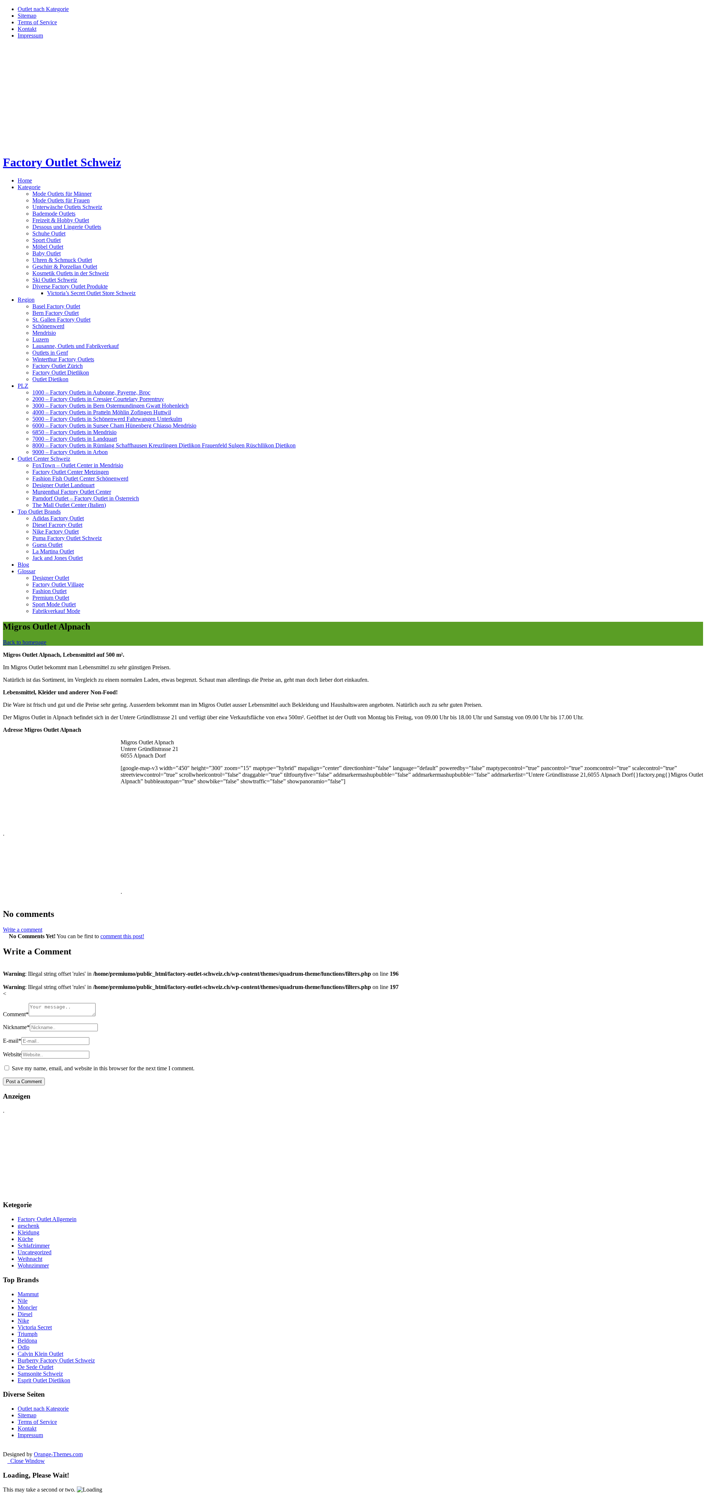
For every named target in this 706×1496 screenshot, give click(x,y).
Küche (25, 1239)
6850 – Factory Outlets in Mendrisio (74, 432)
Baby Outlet (46, 253)
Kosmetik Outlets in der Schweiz (70, 273)
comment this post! (122, 936)
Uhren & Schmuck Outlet (62, 260)
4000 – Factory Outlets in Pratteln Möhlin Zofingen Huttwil (101, 412)
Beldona (27, 1340)
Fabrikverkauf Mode (56, 611)
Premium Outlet (50, 598)
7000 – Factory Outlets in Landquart (74, 439)
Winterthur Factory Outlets (63, 359)
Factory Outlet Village (58, 584)
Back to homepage (24, 642)
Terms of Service (37, 22)
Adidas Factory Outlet (58, 518)
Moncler (27, 1307)
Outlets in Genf (50, 353)
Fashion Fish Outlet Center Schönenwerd (80, 478)
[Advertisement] (353, 96)
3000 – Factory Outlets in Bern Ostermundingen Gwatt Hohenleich (110, 406)
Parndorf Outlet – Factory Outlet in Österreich (85, 498)
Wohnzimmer (33, 1265)
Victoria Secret (35, 1327)
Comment (16, 1014)
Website (12, 1054)
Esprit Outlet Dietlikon (44, 1380)
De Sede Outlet (35, 1367)
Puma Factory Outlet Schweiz (67, 538)
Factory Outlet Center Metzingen (70, 472)
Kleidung (28, 1232)
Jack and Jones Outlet (57, 558)
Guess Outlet (47, 545)
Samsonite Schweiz (40, 1374)
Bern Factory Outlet (55, 313)
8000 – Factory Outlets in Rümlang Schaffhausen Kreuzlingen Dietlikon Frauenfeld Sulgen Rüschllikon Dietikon (164, 445)
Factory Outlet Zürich (57, 366)
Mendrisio (44, 333)
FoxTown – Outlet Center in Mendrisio (77, 465)
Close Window (26, 1461)
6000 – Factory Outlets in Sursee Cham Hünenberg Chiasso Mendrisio (114, 425)
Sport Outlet (46, 240)
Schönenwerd (48, 326)
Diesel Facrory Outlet (57, 525)
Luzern (40, 339)
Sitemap (27, 16)
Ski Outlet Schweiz (54, 280)
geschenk (28, 1226)
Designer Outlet (50, 578)
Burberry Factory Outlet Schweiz (56, 1360)
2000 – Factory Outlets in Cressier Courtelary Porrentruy (98, 399)
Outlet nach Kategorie (43, 9)
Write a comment (22, 929)
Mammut (28, 1294)
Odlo (23, 1347)
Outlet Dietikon (50, 379)
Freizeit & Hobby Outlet (60, 220)
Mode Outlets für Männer (62, 194)
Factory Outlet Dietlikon (60, 372)
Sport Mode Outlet (54, 604)
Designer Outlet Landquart (63, 485)
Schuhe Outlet (48, 233)
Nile (23, 1301)
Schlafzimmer (34, 1245)
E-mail (12, 1041)
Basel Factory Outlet (56, 306)
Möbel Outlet (47, 247)
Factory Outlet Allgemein (47, 1219)
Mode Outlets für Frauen (61, 200)
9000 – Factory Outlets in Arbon (70, 452)
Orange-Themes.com (58, 1454)
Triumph (28, 1334)
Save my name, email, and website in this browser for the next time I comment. (103, 1068)
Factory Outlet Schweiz (62, 162)
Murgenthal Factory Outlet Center (71, 492)
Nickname (16, 1027)
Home (25, 180)
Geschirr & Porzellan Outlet (64, 266)
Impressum (30, 35)
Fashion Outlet (49, 591)
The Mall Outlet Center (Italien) (69, 505)
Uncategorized (34, 1252)
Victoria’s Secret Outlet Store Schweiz (91, 293)
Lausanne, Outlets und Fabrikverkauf (75, 346)
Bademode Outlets (53, 213)
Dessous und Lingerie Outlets (66, 227)
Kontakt (27, 29)
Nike (23, 1321)
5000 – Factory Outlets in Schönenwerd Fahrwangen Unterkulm (107, 419)
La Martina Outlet (53, 551)
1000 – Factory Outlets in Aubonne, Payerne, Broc (91, 392)
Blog (23, 564)
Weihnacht (30, 1259)
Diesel (25, 1314)
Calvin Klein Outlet (40, 1354)
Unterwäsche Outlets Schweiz (67, 207)
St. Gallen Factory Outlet (61, 319)
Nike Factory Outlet (55, 531)
